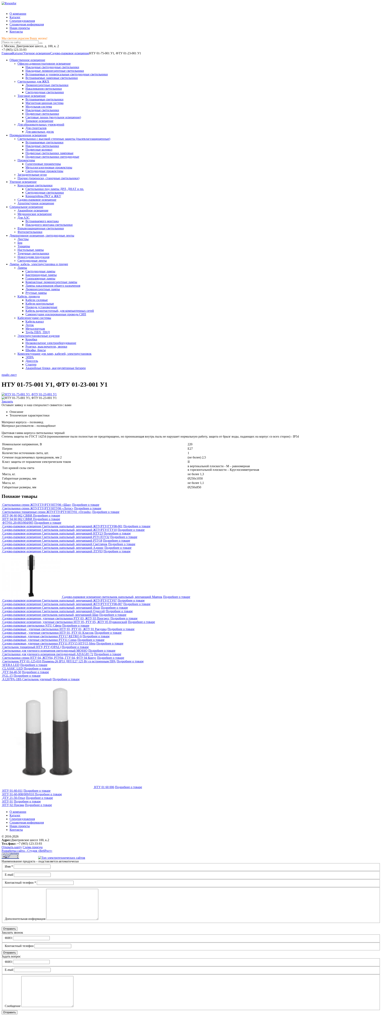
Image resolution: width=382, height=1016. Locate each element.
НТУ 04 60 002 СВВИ (17, 519)
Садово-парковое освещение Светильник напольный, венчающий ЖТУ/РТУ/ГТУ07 (59, 600)
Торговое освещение (32, 96)
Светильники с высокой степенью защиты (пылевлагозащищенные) (64, 138)
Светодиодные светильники (44, 92)
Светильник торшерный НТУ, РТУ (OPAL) (31, 647)
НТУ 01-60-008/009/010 (18, 794)
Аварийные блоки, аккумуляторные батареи (55, 368)
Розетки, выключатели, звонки (46, 346)
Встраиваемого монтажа (42, 221)
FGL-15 (7, 675)
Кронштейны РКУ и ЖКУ (43, 196)
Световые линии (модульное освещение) (53, 117)
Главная (7, 53)
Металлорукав (35, 328)
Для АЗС (24, 217)
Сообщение (12, 1006)
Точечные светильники (33, 253)
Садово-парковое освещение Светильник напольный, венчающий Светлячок (54, 544)
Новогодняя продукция (33, 257)
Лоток (29, 325)
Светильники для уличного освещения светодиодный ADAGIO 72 (47, 654)
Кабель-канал (34, 321)
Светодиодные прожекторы (44, 171)
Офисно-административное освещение (44, 63)
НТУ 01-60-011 (12, 790)
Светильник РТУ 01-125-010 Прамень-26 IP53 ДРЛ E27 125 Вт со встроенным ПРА (59, 661)
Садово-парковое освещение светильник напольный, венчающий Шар (50, 614)
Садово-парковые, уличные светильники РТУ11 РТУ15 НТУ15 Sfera (49, 643)
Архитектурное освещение (36, 203)
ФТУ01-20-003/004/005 (17, 522)
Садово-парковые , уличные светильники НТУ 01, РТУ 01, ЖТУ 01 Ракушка (54, 629)
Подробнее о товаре (85, 504)
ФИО (8, 938)
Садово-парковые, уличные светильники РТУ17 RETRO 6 (42, 636)
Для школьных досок (39, 131)
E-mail (9, 874)
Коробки (31, 339)
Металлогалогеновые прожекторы (48, 167)
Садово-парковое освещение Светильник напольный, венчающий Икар (51, 607)
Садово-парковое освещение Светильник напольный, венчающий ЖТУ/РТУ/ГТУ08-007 (62, 604)
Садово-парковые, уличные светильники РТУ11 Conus (39, 640)
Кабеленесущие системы (34, 318)
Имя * (9, 866)
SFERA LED (10, 665)
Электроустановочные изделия (38, 335)
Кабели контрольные (39, 303)
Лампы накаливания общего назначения (52, 285)
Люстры (23, 239)
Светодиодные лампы (40, 271)
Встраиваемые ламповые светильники (51, 78)
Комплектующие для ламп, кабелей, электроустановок (55, 353)
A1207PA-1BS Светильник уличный (27, 679)
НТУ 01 (7, 801)
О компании (18, 13)
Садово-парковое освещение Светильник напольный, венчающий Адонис (53, 547)
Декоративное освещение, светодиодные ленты (42, 235)
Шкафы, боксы (35, 350)
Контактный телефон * (20, 882)
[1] (40, 43)
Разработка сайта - (27, 850)
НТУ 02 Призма (13, 805)
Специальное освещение (26, 207)
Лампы (22, 267)
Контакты (16, 31)
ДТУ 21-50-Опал (13, 798)
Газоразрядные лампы (40, 278)
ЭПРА (29, 357)
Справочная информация (27, 24)
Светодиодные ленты (32, 260)
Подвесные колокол (38, 149)
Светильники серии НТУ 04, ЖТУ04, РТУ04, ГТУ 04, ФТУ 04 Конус (49, 657)
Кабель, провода (29, 296)
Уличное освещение (36, 53)
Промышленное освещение (28, 135)
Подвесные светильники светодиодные (52, 156)
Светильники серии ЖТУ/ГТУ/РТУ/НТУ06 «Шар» (36, 504)
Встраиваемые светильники (44, 99)
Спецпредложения (22, 20)
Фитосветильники (30, 232)
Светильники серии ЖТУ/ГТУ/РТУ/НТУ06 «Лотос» (37, 508)
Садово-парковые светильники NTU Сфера (31, 625)
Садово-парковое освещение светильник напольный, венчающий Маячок (112, 597)
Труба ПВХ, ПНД (37, 332)
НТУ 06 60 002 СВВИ (17, 515)
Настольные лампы (31, 250)
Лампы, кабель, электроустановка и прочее (39, 264)
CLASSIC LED (12, 668)
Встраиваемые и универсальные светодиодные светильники (66, 74)
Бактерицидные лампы (41, 275)
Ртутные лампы (36, 292)
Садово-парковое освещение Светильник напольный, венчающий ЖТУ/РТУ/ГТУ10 (59, 529)
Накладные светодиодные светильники (52, 67)
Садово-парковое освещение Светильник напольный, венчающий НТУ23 (52, 533)
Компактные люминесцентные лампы (51, 282)
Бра (20, 242)
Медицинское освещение (35, 214)
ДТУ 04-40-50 (11, 672)
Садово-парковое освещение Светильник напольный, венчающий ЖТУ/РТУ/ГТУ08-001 (62, 526)
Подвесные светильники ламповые (49, 153)
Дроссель (31, 361)
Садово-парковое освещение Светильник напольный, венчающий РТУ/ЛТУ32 (55, 537)
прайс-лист (9, 374)
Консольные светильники (35, 185)
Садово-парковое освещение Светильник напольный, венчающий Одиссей (53, 611)
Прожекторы (26, 160)
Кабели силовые (36, 300)
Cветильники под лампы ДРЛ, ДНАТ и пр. (54, 189)
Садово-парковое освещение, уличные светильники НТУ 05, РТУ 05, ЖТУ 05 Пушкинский (64, 622)
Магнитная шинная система (44, 103)
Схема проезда (33, 847)
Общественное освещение (27, 60)
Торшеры (24, 246)
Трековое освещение (39, 121)
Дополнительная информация (25, 918)
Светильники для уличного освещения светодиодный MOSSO (45, 650)
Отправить (9, 928)
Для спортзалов (36, 128)
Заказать (7, 401)
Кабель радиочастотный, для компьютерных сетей (59, 310)
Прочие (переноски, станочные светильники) (48, 178)
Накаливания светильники (43, 88)
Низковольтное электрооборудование (50, 343)
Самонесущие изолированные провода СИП (55, 314)
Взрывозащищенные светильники (41, 228)
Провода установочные (41, 307)
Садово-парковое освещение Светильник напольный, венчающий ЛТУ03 (52, 551)
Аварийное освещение (33, 210)
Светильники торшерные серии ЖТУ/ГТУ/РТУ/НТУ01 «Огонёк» (47, 512)
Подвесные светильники (42, 113)
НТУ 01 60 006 (104, 787)
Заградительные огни (32, 174)
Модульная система (38, 106)
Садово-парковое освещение (69, 53)
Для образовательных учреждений (41, 124)
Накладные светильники (42, 110)
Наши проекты (20, 28)
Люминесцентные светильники (46, 85)
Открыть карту (12, 847)
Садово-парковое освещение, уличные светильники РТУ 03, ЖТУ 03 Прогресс (56, 618)
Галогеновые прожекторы (43, 164)
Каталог (15, 17)
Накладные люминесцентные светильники (54, 70)
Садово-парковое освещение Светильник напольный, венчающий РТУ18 (52, 540)
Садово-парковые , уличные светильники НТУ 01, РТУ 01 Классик (48, 632)
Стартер (30, 364)
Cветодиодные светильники (44, 192)
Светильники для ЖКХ (33, 81)
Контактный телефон (19, 946)
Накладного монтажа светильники (49, 224)
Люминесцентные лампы (42, 289)
